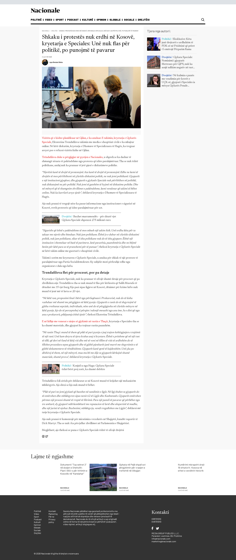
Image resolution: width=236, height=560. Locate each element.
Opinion (101, 19)
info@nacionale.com (161, 538)
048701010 (156, 521)
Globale (115, 19)
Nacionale (45, 31)
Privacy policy (51, 520)
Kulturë (87, 19)
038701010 (156, 519)
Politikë (36, 19)
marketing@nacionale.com (164, 541)
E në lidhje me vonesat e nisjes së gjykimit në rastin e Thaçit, (75, 321)
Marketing (52, 514)
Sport (60, 19)
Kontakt (52, 511)
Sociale (129, 19)
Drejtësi (144, 19)
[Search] (202, 19)
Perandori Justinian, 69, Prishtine (167, 536)
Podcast (73, 19)
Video (48, 19)
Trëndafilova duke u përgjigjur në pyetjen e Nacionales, (72, 157)
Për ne (51, 516)
